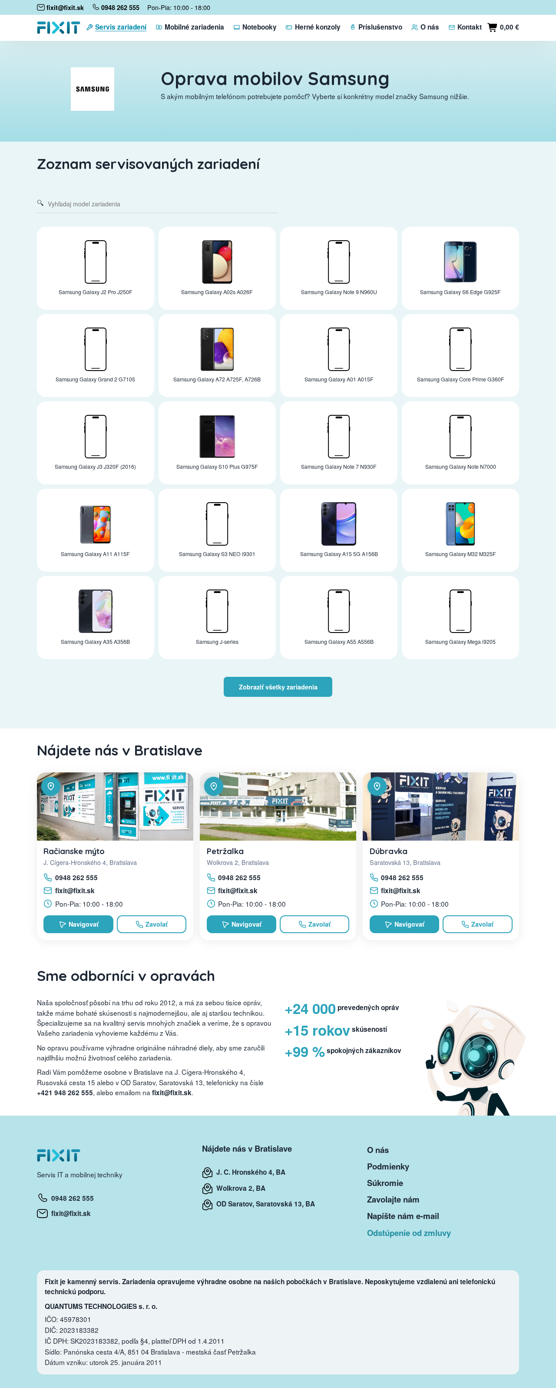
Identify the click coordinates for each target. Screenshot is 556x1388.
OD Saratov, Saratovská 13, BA (264, 1204)
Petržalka (225, 851)
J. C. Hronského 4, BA (249, 1172)
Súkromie (385, 1183)
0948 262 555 (76, 877)
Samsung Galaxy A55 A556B (339, 642)
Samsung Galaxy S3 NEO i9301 (217, 554)
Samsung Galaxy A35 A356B (95, 642)
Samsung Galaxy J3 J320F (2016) (95, 466)
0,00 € (508, 27)
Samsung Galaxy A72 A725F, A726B (217, 379)
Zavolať (157, 924)
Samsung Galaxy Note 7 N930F (339, 466)
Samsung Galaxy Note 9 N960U (339, 292)
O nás (378, 1150)
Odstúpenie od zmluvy (409, 1233)
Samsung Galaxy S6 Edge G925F (460, 292)
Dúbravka (388, 851)
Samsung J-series (217, 642)
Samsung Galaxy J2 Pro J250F (95, 292)
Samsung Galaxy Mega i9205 (460, 642)
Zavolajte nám (393, 1199)
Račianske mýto (74, 851)
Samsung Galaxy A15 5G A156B (339, 554)
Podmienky (388, 1166)
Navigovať (84, 924)
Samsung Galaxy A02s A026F (217, 292)
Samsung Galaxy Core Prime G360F (460, 379)
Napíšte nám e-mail (403, 1216)
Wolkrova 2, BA (239, 1188)
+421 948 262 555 (65, 1092)
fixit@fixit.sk (75, 890)
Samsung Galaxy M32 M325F (460, 554)
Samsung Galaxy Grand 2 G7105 (95, 379)
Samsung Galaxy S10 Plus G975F (217, 466)
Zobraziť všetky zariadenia (278, 686)
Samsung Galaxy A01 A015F (339, 379)
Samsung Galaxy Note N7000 (460, 466)
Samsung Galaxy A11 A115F (95, 554)
